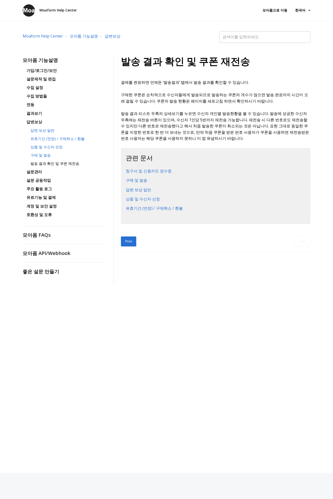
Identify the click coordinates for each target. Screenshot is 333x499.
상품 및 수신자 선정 (46, 146)
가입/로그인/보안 (42, 70)
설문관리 (34, 171)
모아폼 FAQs (37, 235)
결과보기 (34, 113)
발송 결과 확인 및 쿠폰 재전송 (54, 163)
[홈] (29, 10)
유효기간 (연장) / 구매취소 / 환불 (57, 138)
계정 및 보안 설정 (42, 206)
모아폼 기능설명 (84, 36)
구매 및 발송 (40, 155)
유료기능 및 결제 (41, 197)
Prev (128, 241)
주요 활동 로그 (39, 188)
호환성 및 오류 (39, 214)
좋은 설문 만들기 (41, 271)
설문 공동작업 (39, 180)
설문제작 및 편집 (41, 79)
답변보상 (112, 36)
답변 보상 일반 (42, 130)
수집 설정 (35, 87)
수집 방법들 (37, 96)
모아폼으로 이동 (275, 10)
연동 (30, 104)
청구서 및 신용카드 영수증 (149, 171)
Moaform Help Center (43, 36)
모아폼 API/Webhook (46, 253)
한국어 (300, 10)
